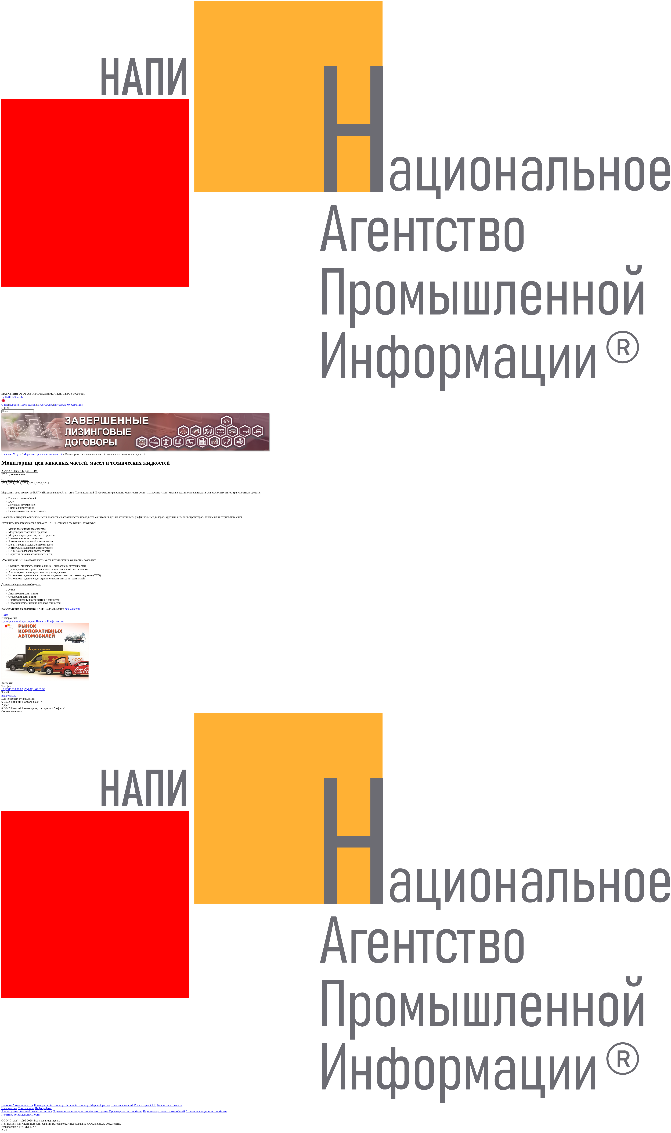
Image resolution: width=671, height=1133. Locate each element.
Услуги (17, 454)
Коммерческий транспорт (49, 1105)
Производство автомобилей (125, 1111)
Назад (4, 614)
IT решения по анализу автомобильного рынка (81, 1111)
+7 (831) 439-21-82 (12, 396)
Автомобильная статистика (35, 1111)
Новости (14, 404)
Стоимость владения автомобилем (206, 1111)
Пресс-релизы (28, 404)
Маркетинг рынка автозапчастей (43, 454)
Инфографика (45, 404)
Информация (9, 1108)
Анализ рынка (10, 1111)
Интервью (60, 404)
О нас (4, 404)
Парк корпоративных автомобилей (164, 1111)
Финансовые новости (169, 1105)
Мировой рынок (100, 1105)
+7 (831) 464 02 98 (34, 689)
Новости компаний (122, 1105)
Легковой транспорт (77, 1105)
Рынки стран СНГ (145, 1105)
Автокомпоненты (22, 1105)
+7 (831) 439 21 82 (12, 689)
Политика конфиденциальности (20, 1114)
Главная (6, 454)
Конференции (75, 404)
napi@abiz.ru (72, 608)
